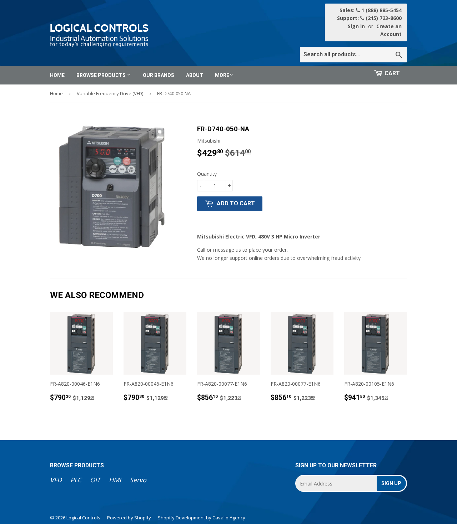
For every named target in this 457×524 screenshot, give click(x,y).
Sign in (356, 26)
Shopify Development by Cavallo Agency (201, 517)
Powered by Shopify (129, 517)
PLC (75, 480)
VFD (56, 480)
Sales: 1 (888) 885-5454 (371, 10)
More (222, 75)
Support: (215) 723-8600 (369, 18)
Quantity (207, 173)
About (194, 75)
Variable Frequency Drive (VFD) (110, 93)
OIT (95, 480)
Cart (392, 73)
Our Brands (158, 75)
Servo (138, 480)
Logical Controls (83, 517)
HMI (115, 480)
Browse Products (101, 75)
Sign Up (391, 483)
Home (57, 75)
